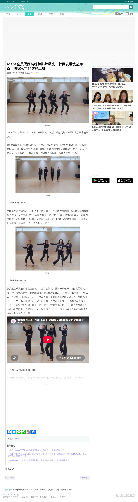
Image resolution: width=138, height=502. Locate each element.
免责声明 (34, 497)
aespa (17, 439)
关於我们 (25, 497)
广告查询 (52, 497)
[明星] (30, 14)
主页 (5, 490)
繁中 (125, 1)
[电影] (51, 14)
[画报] (62, 14)
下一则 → (85, 478)
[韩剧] (41, 14)
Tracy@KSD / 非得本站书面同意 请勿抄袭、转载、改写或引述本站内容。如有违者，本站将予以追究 (46, 378)
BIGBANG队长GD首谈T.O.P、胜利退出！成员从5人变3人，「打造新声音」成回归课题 (111, 128)
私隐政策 (43, 497)
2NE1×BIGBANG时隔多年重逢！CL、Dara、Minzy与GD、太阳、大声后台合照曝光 (110, 85)
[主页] (8, 14)
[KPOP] (19, 14)
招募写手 (61, 497)
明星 (9, 73)
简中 (131, 1)
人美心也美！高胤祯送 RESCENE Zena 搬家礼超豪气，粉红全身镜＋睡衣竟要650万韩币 (111, 107)
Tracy (37, 73)
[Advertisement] (47, 405)
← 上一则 (10, 478)
